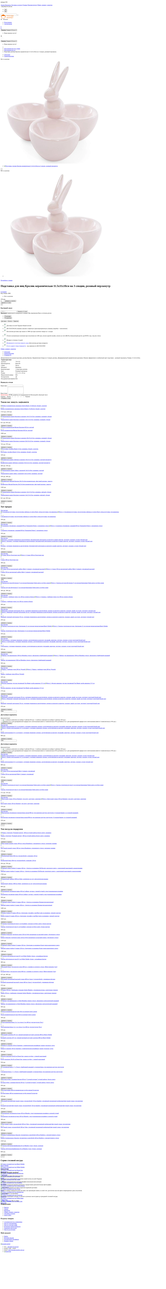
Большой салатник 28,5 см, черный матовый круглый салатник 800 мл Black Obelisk (25, 1038)
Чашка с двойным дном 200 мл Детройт (12, 674)
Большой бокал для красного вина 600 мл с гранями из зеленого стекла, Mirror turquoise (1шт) (28, 971)
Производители (32, 5)
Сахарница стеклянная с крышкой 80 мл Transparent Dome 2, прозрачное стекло (24, 530)
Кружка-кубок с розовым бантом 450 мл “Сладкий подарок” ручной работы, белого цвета (27, 1082)
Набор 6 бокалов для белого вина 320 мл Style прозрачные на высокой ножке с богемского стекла (29, 937)
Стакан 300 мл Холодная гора (9, 560)
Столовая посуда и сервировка (13, 1222)
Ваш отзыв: (4, 393)
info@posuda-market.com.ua (16, 1250)
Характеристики (9, 56)
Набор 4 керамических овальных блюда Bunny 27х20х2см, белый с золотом (23, 409)
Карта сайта (7, 1215)
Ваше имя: (4, 386)
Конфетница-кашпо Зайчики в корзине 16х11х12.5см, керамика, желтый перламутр (25, 463)
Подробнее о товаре (6, 280)
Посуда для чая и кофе (10, 1225)
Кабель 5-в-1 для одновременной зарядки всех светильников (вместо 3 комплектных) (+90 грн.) (87, 721)
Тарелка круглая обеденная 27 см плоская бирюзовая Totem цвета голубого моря (24, 587)
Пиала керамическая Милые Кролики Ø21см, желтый (17, 430)
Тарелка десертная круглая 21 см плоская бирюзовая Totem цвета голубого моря (24, 789)
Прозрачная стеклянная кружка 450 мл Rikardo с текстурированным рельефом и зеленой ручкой (29, 1116)
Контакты (8, 5)
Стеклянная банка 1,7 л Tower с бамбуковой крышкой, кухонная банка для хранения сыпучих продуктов (32, 1071)
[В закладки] (1, 407)
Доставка (3, 321)
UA (5, 9)
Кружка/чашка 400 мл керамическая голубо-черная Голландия (19, 1093)
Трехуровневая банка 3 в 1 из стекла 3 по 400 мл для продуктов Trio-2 (21, 1027)
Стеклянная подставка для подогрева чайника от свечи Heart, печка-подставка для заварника (28, 516)
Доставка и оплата (16, 5)
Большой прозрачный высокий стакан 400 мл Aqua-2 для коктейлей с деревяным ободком (27, 982)
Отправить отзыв (5, 398)
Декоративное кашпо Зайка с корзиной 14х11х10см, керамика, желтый (21, 473)
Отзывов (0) (7, 355)
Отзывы (24, 5)
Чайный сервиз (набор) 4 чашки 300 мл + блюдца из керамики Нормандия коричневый (26, 905)
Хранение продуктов (10, 1228)
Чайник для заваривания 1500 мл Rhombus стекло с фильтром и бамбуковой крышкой (26, 660)
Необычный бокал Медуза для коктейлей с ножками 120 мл (18, 860)
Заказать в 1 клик (6, 302)
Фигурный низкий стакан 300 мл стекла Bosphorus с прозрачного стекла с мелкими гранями (28, 848)
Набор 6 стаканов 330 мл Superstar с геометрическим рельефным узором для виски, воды (27, 1048)
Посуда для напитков (10, 1223)
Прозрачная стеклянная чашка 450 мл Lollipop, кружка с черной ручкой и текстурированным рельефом (31, 894)
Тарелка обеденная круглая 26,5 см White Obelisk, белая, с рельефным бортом (23, 959)
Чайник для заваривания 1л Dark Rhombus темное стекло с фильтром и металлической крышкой (29, 1004)
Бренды (6, 1207)
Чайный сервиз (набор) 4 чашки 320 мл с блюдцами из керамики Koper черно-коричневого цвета (29, 948)
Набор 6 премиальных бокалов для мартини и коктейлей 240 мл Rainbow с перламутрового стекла (30, 1138)
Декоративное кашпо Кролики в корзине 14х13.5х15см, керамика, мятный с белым (25, 495)
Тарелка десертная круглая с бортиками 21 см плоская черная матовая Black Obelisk (25, 631)
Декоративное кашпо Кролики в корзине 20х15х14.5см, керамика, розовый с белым (25, 441)
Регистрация (8, 22)
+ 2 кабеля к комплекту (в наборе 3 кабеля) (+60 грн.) (50, 720)
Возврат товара (8, 1241)
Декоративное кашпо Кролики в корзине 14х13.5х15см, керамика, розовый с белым (25, 419)
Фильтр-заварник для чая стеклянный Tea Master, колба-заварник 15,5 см (22, 688)
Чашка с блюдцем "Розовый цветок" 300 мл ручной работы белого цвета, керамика (25, 836)
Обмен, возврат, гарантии (44, 5)
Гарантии (16, 321)
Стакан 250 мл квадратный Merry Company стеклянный (17, 774)
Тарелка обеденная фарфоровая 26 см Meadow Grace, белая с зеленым (21, 1149)
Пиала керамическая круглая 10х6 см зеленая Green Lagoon (18, 1014)
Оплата (10, 321)
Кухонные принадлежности (12, 1226)
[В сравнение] (3, 407)
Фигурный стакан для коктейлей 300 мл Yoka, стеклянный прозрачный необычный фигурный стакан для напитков (35, 1127)
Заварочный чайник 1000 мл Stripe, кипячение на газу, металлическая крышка (24, 883)
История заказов (9, 1238)
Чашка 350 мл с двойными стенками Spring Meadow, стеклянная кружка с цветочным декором (28, 993)
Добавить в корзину (10, 301)
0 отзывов (4, 292)
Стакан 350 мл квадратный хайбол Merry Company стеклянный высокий (22, 572)
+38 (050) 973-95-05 (13, 1247)
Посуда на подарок (9, 1229)
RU (5, 11)
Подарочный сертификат (11, 1239)
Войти (6, 1236)
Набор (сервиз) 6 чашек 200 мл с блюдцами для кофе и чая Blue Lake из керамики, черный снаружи (30, 916)
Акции (3, 5)
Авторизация (8, 24)
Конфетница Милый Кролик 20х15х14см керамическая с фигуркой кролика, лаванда (26, 484)
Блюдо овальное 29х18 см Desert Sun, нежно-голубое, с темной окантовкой (23, 1059)
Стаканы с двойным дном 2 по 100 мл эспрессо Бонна (17, 601)
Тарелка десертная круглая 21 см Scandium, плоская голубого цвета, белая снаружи (25, 927)
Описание (7, 54)
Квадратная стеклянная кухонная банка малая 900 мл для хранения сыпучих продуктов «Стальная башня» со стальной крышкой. (39, 817)
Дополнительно (5, 718)
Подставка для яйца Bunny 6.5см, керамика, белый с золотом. (19, 452)
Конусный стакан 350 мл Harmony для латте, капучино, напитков (20, 803)
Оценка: (3, 396)
